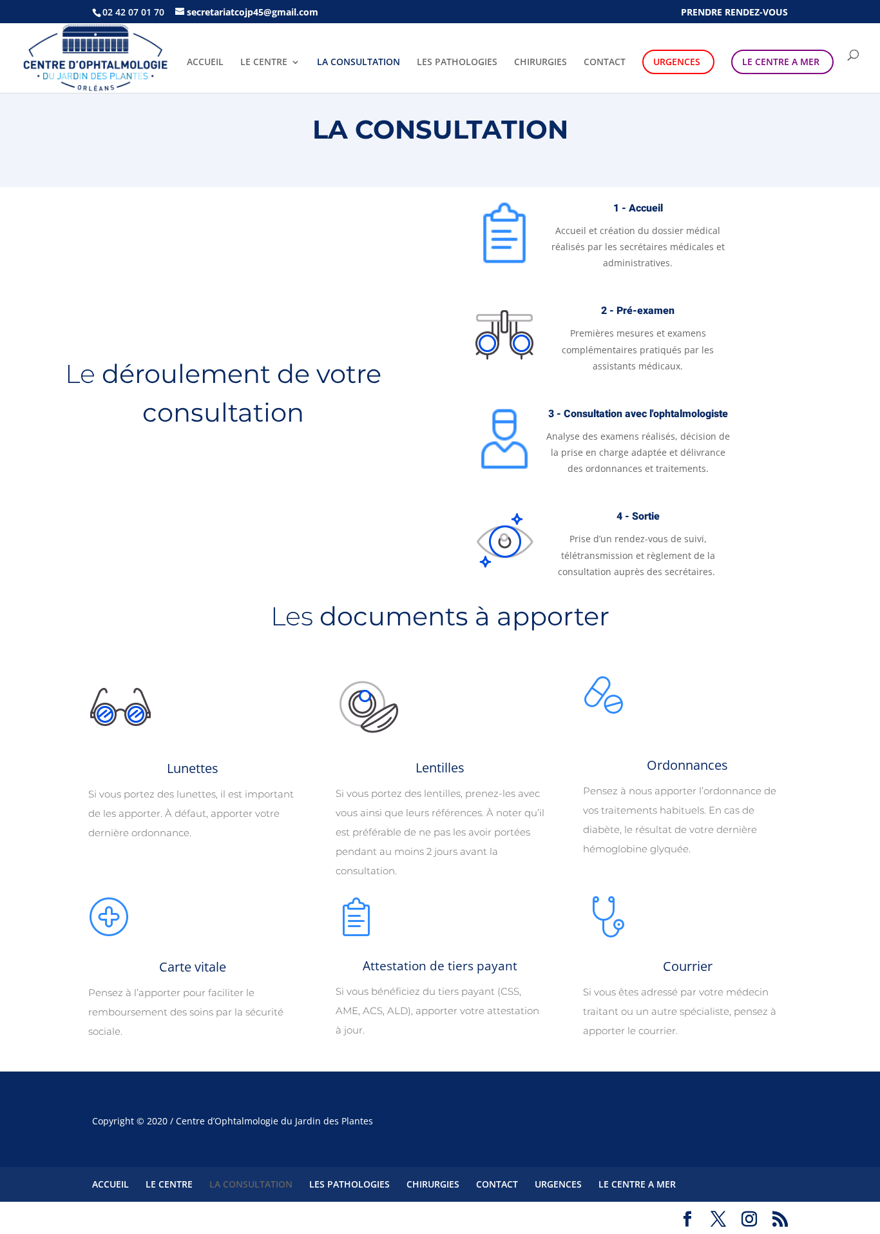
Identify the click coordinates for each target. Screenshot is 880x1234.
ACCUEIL (205, 62)
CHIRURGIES (540, 62)
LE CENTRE (263, 62)
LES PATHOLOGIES (457, 62)
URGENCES (676, 61)
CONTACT (605, 62)
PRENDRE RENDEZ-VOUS (734, 12)
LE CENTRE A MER (780, 61)
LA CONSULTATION (358, 62)
